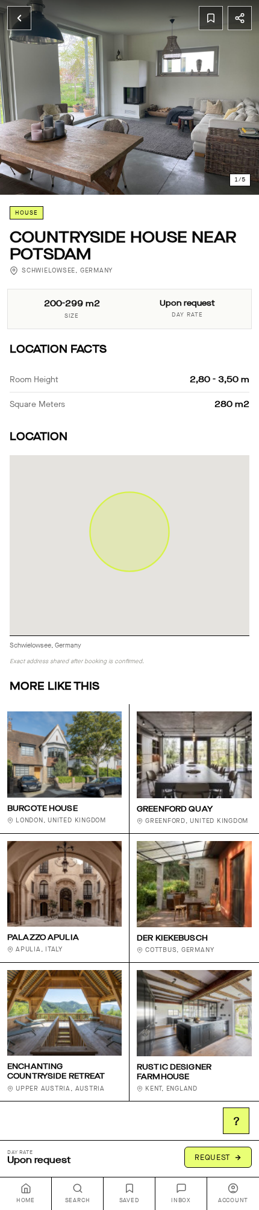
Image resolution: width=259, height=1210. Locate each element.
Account (233, 1200)
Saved (129, 1200)
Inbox (181, 1200)
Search (77, 1200)
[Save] (211, 18)
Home (25, 1200)
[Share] (240, 18)
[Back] (19, 18)
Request (213, 1157)
